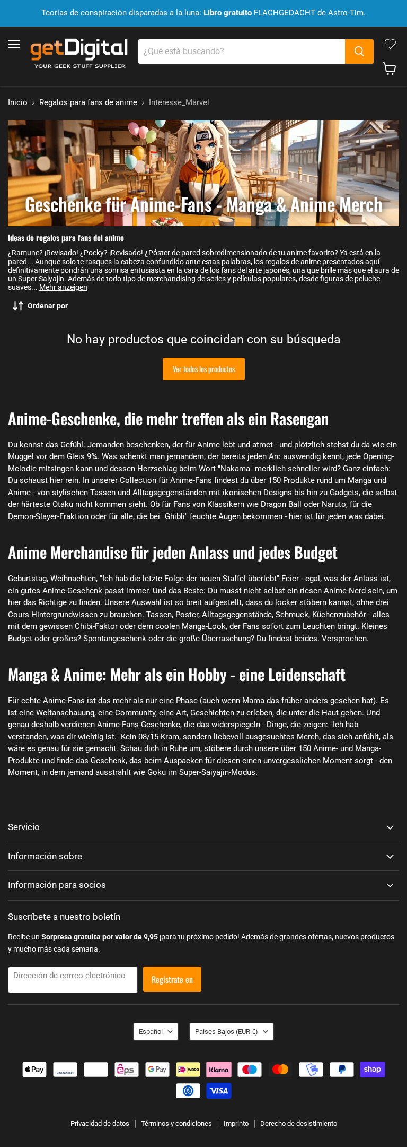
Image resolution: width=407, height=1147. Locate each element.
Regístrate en (172, 979)
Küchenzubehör (339, 614)
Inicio (18, 102)
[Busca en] (359, 51)
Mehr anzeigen (63, 287)
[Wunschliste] (390, 44)
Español (151, 1032)
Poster (186, 614)
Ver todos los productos (204, 368)
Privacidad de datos (99, 1123)
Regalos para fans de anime (88, 102)
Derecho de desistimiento (298, 1123)
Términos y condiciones (176, 1123)
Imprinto (236, 1123)
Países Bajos (226, 1032)
